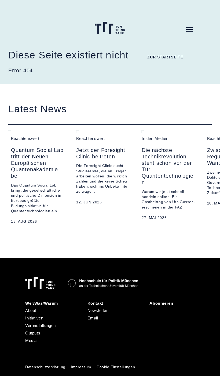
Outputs (32, 333)
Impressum (81, 367)
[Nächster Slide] (21, 235)
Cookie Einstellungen (116, 367)
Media (31, 340)
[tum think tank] (110, 28)
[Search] (177, 29)
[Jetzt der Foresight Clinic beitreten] (104, 177)
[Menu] (189, 29)
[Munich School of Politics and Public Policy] (103, 283)
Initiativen (34, 318)
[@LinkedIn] (154, 313)
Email (92, 318)
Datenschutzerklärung (45, 367)
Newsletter (97, 310)
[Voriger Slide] (10, 235)
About (30, 310)
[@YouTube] (154, 327)
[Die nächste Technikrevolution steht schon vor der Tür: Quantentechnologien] (169, 177)
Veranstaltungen (40, 325)
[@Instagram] (166, 313)
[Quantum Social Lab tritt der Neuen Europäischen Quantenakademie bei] (38, 177)
